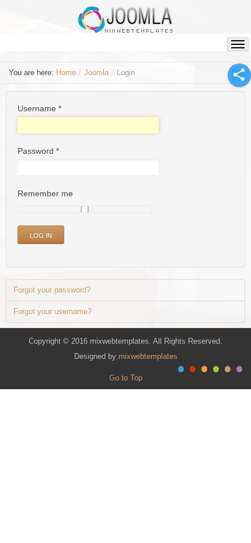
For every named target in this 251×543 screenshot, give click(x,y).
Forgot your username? (52, 311)
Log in (41, 234)
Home (66, 72)
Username (39, 108)
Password (38, 151)
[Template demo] (125, 19)
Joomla (96, 72)
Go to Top (125, 377)
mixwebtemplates (147, 356)
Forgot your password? (51, 289)
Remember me (45, 193)
